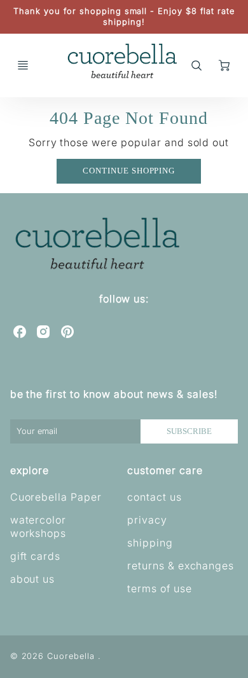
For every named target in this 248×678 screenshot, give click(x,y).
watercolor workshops (38, 526)
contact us (154, 497)
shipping (150, 542)
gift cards (35, 556)
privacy (147, 519)
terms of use (159, 588)
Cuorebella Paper (56, 497)
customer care (164, 470)
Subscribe (189, 431)
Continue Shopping (129, 170)
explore (30, 470)
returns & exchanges (180, 565)
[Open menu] (23, 65)
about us (32, 579)
